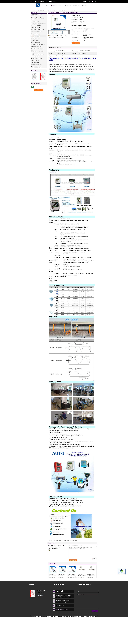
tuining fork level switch (36, 46)
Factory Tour (68, 5)
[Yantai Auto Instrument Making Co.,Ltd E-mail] (49, 550)
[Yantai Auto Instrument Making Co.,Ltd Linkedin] (58, 591)
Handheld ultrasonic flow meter (38, 44)
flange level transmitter (36, 25)
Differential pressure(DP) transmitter (36, 15)
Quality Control (76, 5)
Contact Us (84, 5)
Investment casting (35, 56)
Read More (40, 595)
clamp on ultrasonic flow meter (56, 540)
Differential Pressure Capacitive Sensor (38, 18)
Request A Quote (86, 1)
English (94, 1)
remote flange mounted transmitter (38, 23)
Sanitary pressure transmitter (37, 29)
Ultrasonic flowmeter (43, 10)
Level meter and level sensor (37, 54)
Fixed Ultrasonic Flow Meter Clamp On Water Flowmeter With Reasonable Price (72, 577)
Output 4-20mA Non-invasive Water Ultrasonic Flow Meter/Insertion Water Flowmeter (53, 577)
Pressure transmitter (35, 27)
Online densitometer (35, 33)
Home (47, 5)
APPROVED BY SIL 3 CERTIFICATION (41, 591)
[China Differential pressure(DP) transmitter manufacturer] (38, 5)
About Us (60, 5)
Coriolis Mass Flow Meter (36, 58)
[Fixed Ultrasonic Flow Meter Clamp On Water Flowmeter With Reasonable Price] (72, 569)
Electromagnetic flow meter (37, 31)
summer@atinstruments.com (39, 1)
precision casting (35, 60)
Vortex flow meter (35, 21)
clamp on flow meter (74, 540)
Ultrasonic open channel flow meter (37, 51)
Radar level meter (35, 40)
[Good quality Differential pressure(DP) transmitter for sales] (35, 76)
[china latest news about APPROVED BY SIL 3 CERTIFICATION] (32, 593)
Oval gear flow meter (35, 38)
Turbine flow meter (35, 62)
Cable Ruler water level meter (37, 48)
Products (53, 5)
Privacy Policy (35, 616)
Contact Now (76, 43)
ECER (67, 617)
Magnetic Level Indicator (36, 64)
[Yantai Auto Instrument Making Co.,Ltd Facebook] (62, 591)
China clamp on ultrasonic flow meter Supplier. (49, 616)
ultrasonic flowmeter (66, 540)
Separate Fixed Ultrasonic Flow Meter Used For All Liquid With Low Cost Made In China (62, 577)
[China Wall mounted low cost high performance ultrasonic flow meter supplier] (59, 22)
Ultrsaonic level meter (36, 42)
